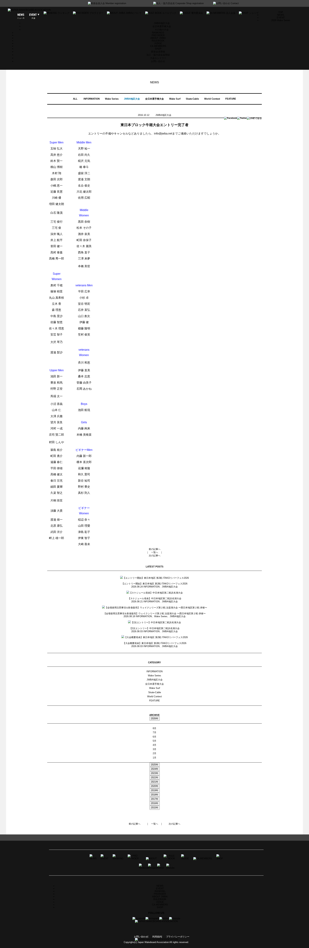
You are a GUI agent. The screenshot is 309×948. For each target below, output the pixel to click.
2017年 (154, 799)
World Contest (212, 98)
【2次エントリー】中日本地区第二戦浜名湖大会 (154, 628)
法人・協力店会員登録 (158, 54)
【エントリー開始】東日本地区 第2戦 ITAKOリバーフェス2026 (154, 583)
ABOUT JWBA (158, 38)
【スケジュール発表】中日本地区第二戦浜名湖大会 (154, 598)
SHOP (158, 48)
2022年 (154, 777)
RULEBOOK (158, 40)
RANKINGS (158, 32)
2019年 (154, 790)
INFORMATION (92, 98)
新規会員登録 (158, 51)
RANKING (160, 891)
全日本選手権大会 (161, 26)
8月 (154, 728)
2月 (154, 753)
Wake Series (112, 98)
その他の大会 (162, 29)
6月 (154, 736)
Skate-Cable (192, 98)
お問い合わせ (158, 61)
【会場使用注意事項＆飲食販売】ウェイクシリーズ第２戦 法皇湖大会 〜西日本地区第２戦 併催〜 (155, 613)
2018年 (154, 794)
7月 (154, 732)
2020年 (154, 786)
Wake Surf (174, 98)
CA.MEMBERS (158, 46)
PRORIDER (160, 894)
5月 (154, 740)
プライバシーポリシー (177, 936)
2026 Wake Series (280, 20)
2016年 (154, 803)
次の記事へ (154, 555)
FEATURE (230, 98)
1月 (154, 757)
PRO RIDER (158, 35)
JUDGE (158, 43)
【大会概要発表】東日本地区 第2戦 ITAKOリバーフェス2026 (154, 643)
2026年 (154, 718)
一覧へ (154, 552)
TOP (280, 12)
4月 (154, 745)
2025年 (154, 764)
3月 (154, 749)
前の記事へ (154, 549)
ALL (75, 98)
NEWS (280, 15)
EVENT (160, 888)
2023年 (154, 773)
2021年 (154, 781)
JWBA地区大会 (162, 23)
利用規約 (157, 936)
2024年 (154, 769)
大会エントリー (158, 58)
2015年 (154, 807)
